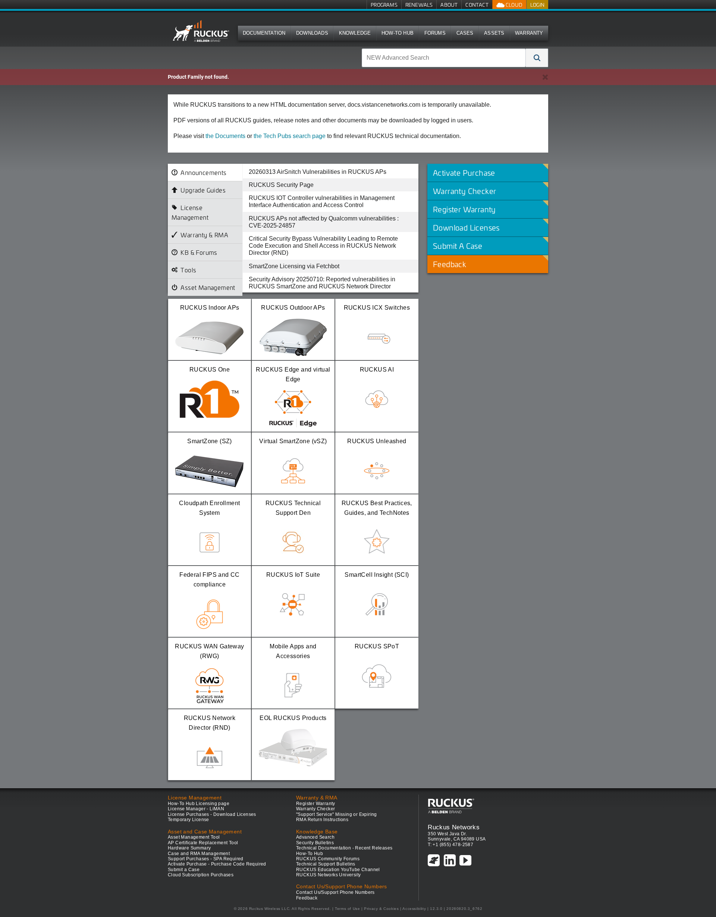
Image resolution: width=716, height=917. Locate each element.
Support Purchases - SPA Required (206, 858)
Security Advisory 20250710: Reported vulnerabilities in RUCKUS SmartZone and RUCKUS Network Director (322, 283)
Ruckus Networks (454, 827)
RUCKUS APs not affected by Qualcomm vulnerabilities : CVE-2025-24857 (324, 222)
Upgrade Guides (203, 190)
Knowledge (355, 33)
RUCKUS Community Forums (327, 858)
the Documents (225, 136)
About (449, 4)
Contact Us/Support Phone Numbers (335, 892)
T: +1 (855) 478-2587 (450, 844)
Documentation (264, 33)
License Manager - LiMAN (196, 808)
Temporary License (188, 819)
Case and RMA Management (199, 853)
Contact (476, 4)
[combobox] (444, 57)
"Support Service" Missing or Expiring (336, 814)
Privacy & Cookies (381, 909)
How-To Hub (397, 33)
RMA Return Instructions (322, 819)
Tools (188, 270)
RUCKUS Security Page (281, 185)
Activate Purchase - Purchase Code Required (217, 864)
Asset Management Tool (194, 837)
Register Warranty (315, 803)
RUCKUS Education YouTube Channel (338, 869)
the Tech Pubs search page (290, 136)
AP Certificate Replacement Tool (203, 842)
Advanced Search (315, 837)
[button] (537, 57)
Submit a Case (184, 869)
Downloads (312, 33)
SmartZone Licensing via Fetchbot (294, 266)
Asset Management (207, 287)
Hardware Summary (189, 848)
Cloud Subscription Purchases (200, 874)
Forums (435, 33)
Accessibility (414, 909)
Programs (384, 4)
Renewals (419, 4)
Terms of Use (347, 909)
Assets (494, 33)
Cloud (513, 4)
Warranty (529, 33)
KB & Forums (198, 252)
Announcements (203, 172)
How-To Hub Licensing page (198, 803)
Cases (465, 33)
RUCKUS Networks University (328, 874)
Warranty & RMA (204, 235)
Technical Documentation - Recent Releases (344, 848)
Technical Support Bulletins (325, 864)
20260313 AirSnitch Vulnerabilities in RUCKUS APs (317, 172)
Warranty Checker (315, 808)
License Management (190, 212)
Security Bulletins (315, 842)
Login (537, 4)
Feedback (306, 898)
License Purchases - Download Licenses (212, 814)
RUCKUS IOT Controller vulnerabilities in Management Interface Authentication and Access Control (322, 201)
